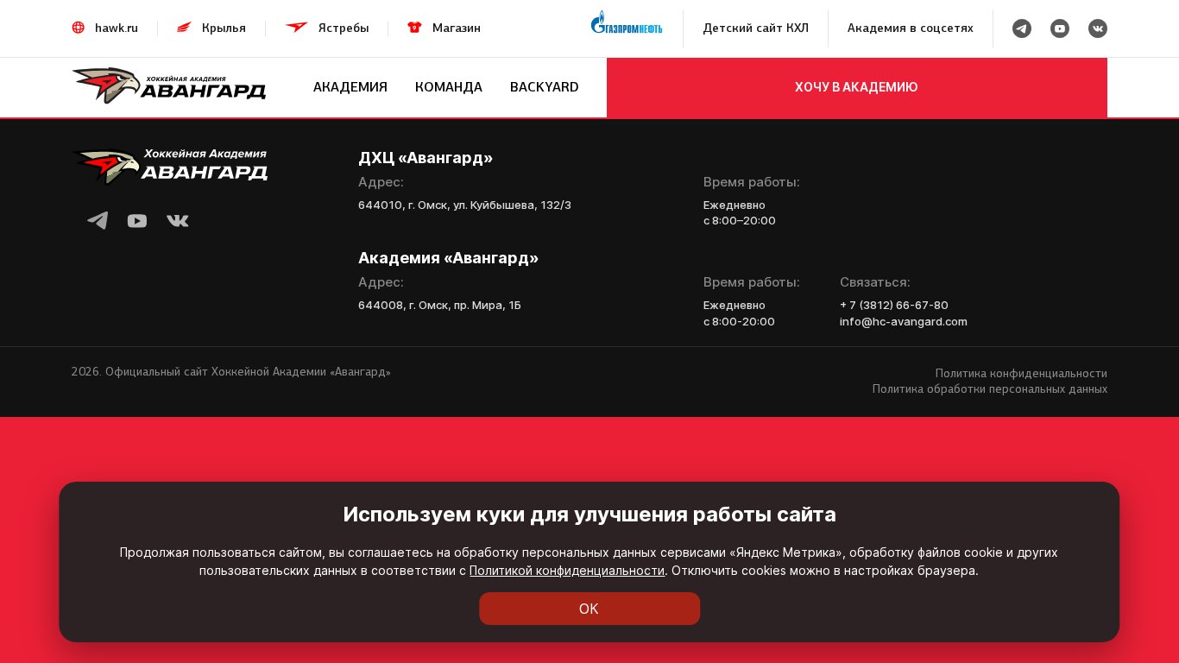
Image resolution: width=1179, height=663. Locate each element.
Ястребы (343, 28)
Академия (350, 87)
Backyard (544, 87)
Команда (448, 87)
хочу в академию (856, 86)
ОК (589, 608)
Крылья (224, 28)
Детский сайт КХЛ (756, 28)
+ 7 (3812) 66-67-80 (894, 305)
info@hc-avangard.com (904, 321)
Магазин (456, 28)
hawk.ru (116, 28)
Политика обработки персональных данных (990, 389)
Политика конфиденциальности (1021, 373)
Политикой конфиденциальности (567, 570)
